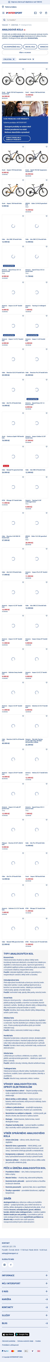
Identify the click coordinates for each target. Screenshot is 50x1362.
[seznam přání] (40, 12)
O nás (5, 1291)
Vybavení (5, 25)
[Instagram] (4, 1264)
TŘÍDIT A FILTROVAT (25, 52)
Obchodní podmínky (8, 1341)
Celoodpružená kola (12, 47)
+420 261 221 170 (9, 1246)
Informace (8, 1275)
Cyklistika (7, 59)
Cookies (38, 1341)
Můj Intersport (11, 1283)
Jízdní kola (14, 25)
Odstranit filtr (25, 59)
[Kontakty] (25, 1307)
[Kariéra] (25, 1299)
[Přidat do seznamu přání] (23, 69)
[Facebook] (10, 1264)
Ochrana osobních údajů (25, 1341)
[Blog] (25, 1323)
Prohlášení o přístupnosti (10, 1345)
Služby (6, 1315)
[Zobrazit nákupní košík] (46, 12)
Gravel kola (30, 47)
